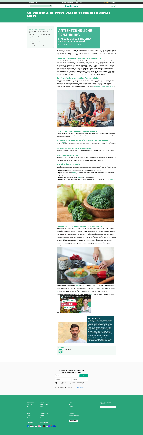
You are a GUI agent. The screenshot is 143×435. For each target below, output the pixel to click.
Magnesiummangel (44, 404)
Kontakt (70, 402)
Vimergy (42, 415)
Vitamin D (29, 406)
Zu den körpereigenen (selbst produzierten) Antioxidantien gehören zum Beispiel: (40, 37)
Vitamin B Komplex (30, 420)
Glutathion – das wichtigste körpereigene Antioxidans (39, 39)
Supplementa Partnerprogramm (75, 417)
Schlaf (91, 294)
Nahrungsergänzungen (31, 402)
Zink (28, 411)
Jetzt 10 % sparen (83, 375)
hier (57, 291)
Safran (28, 413)
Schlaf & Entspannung (44, 402)
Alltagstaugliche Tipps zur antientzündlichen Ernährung (103, 86)
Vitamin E (112, 179)
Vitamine (28, 417)
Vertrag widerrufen (73, 420)
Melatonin (64, 142)
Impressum (71, 406)
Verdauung (78, 285)
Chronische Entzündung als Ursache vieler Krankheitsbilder (40, 29)
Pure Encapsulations (44, 422)
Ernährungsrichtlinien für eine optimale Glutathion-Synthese (40, 45)
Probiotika (42, 411)
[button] (115, 6)
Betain (41, 406)
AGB (69, 404)
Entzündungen (89, 63)
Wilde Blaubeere (30, 422)
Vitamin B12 (29, 404)
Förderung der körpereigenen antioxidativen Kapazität (39, 34)
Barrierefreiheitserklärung (74, 415)
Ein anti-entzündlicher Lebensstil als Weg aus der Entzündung (38, 32)
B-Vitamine (74, 172)
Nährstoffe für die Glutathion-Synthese (36, 43)
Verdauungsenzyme (44, 413)
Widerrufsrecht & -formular (74, 411)
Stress (66, 72)
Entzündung (77, 51)
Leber (64, 239)
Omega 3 (28, 415)
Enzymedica (42, 417)
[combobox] (41, 6)
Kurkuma (79, 177)
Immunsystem (105, 63)
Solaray (41, 420)
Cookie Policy (71, 413)
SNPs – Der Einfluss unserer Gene (35, 41)
